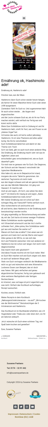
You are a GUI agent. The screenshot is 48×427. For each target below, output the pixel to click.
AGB (31, 417)
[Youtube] (32, 407)
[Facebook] (15, 407)
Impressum (13, 414)
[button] (24, 18)
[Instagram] (27, 407)
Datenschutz (26, 414)
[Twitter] (21, 407)
